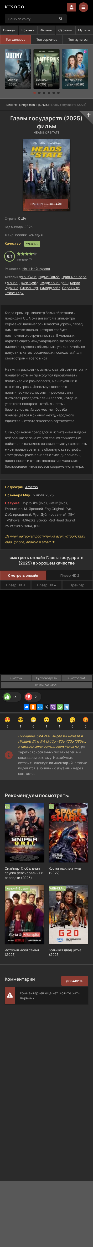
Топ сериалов (46, 39)
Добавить (74, 981)
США (22, 218)
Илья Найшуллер (36, 268)
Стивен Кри (14, 293)
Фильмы (46, 30)
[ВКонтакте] (26, 707)
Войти (71, 7)
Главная (9, 30)
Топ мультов (78, 39)
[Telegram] (66, 707)
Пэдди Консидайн (54, 282)
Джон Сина (28, 276)
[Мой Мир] (40, 707)
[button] (34, 93)
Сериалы (65, 30)
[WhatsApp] (60, 707)
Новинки (27, 30)
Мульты (84, 30)
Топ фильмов (15, 39)
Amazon (31, 487)
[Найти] (61, 18)
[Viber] (53, 707)
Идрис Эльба (49, 276)
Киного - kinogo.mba (20, 105)
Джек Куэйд (28, 282)
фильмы (43, 105)
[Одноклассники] (33, 707)
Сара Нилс (71, 287)
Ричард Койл (50, 287)
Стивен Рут (29, 287)
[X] (46, 707)
